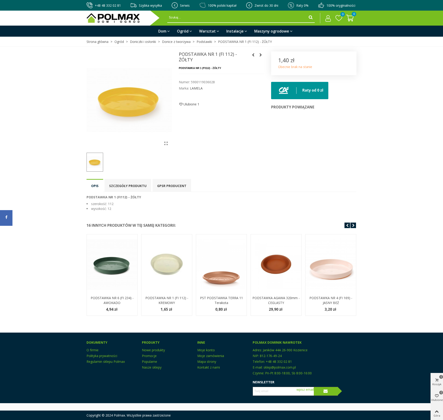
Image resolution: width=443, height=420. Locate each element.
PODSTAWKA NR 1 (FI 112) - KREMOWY (166, 300)
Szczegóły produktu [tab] (128, 186)
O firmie (93, 350)
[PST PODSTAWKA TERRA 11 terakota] (221, 264)
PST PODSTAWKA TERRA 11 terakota (221, 300)
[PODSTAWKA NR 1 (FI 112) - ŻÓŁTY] (166, 143)
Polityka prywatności (102, 356)
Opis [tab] (95, 186)
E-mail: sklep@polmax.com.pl (274, 367)
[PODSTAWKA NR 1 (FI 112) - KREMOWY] (166, 264)
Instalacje (235, 31)
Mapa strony (206, 361)
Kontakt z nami (208, 367)
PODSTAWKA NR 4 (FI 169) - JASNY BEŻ (330, 300)
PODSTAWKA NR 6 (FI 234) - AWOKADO (112, 300)
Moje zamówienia (210, 356)
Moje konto (206, 350)
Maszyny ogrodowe (271, 31)
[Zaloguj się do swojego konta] (326, 18)
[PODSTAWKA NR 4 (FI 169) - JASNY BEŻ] (330, 264)
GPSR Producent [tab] (171, 186)
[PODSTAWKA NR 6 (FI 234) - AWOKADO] (112, 264)
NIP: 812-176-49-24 (267, 356)
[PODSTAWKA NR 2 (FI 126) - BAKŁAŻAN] (260, 54)
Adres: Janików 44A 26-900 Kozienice (280, 350)
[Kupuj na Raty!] (299, 90)
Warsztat (207, 31)
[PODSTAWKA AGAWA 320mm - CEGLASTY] (276, 264)
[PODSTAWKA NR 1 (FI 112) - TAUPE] (253, 54)
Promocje (149, 356)
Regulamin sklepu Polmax (106, 361)
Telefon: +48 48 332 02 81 (272, 361)
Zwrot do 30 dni (266, 5)
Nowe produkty (153, 350)
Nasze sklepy (152, 367)
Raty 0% (302, 5)
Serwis (185, 5)
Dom (162, 31)
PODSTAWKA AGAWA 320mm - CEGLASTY (276, 300)
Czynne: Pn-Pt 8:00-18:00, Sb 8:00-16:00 (282, 373)
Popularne (149, 361)
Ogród (183, 31)
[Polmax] (127, 18)
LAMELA (196, 88)
